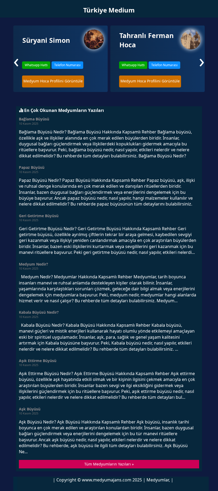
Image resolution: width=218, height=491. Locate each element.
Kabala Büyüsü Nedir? (39, 312)
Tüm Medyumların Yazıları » (109, 464)
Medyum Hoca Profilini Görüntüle (53, 80)
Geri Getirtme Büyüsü (38, 215)
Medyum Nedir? (33, 264)
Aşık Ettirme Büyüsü (37, 360)
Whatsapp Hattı (36, 65)
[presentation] (16, 60)
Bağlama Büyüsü (34, 118)
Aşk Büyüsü (29, 409)
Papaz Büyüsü (31, 167)
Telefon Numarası (67, 65)
